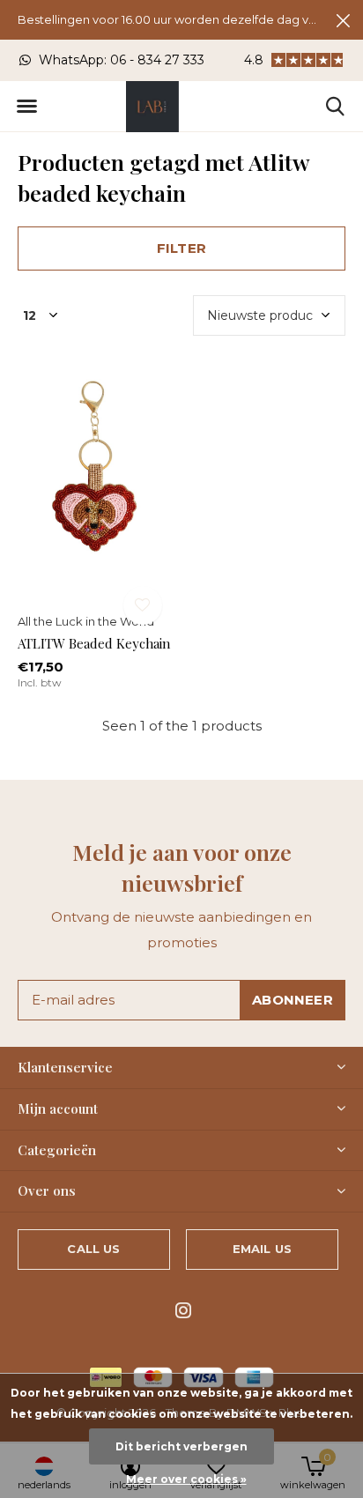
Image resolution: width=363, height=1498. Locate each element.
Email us (262, 1249)
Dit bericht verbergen (181, 1446)
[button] (26, 106)
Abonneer (292, 999)
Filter (181, 248)
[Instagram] (183, 1310)
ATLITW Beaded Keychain (94, 643)
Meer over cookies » (186, 1479)
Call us (93, 1249)
